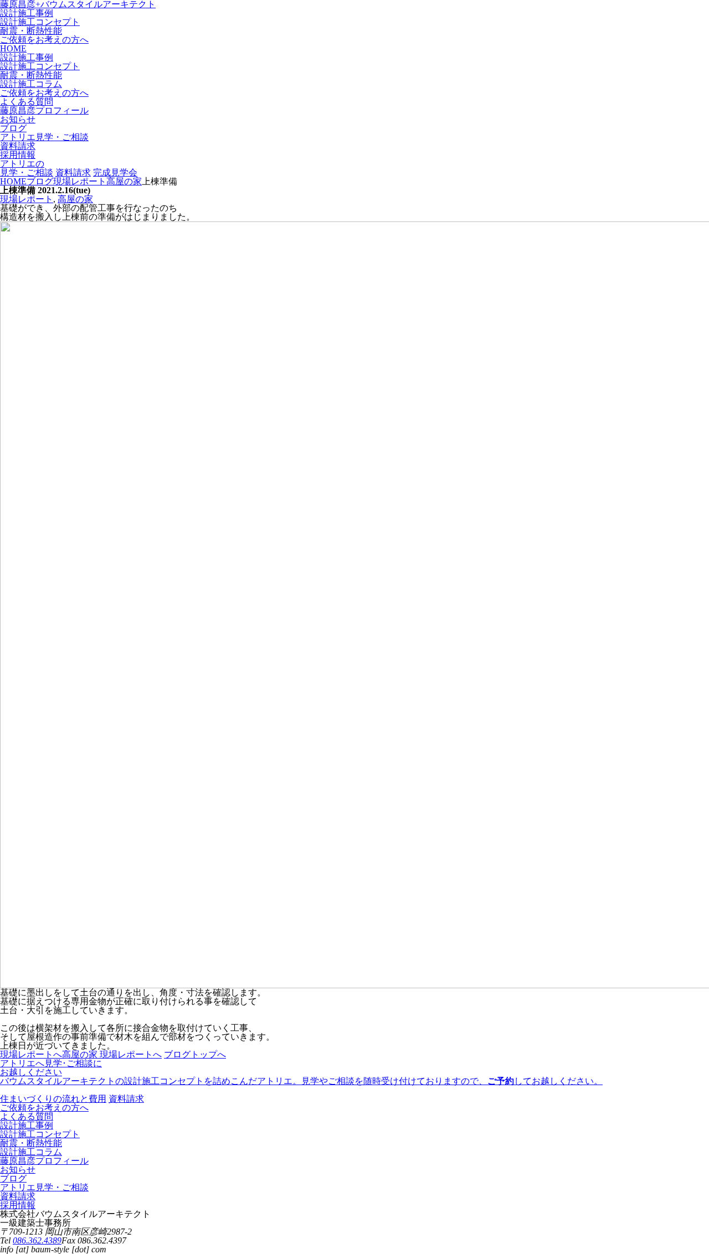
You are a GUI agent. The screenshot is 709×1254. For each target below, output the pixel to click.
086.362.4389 (37, 1240)
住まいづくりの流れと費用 (53, 1098)
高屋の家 (75, 199)
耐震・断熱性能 (31, 30)
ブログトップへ (195, 1054)
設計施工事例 (26, 13)
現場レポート (26, 199)
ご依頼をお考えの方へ (44, 39)
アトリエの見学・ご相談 (26, 168)
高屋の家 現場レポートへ (112, 1054)
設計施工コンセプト (40, 22)
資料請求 (73, 172)
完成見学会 (115, 172)
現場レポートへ (31, 1054)
